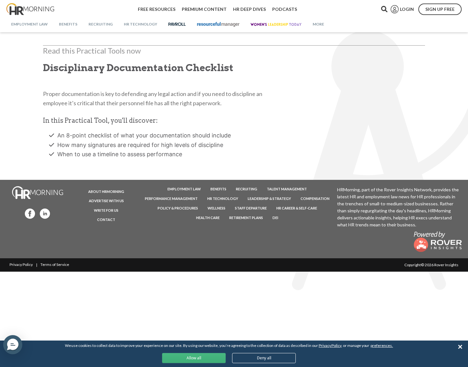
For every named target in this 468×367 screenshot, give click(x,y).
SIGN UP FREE (440, 9)
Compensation (315, 198)
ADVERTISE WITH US (106, 201)
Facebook (28, 213)
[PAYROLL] (177, 24)
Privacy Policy (21, 264)
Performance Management (171, 198)
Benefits (218, 189)
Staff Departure (251, 208)
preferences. (382, 345)
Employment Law (184, 189)
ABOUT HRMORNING (106, 191)
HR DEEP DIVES (249, 9)
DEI (275, 218)
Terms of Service (54, 264)
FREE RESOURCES (156, 9)
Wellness (216, 208)
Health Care (208, 218)
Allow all (194, 358)
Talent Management (287, 189)
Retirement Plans (246, 218)
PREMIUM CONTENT (204, 9)
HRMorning (30, 9)
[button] (12, 344)
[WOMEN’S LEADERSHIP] (276, 24)
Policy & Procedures (178, 208)
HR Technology (222, 198)
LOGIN (407, 9)
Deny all (264, 358)
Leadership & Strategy (269, 198)
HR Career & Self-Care (296, 208)
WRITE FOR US (106, 210)
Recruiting (246, 189)
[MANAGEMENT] (218, 24)
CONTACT (106, 219)
